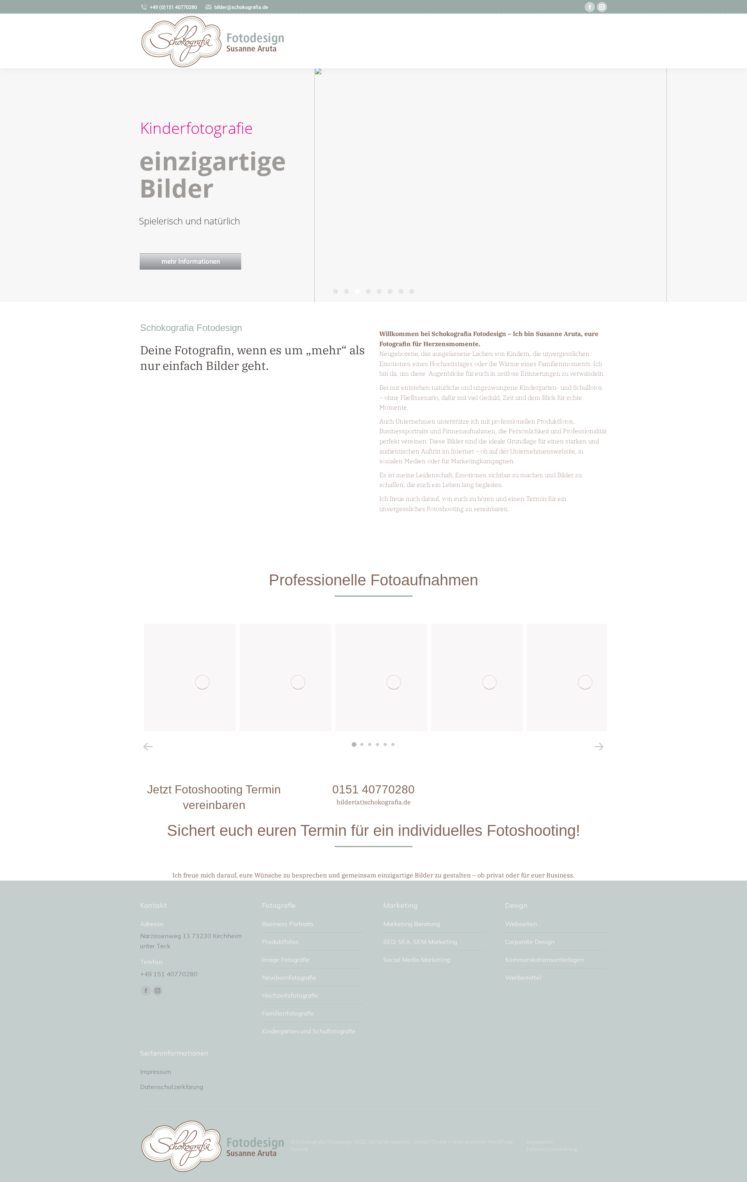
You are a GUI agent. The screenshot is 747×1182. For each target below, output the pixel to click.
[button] (354, 744)
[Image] (202, 682)
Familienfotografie (288, 1013)
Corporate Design (530, 942)
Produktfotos (280, 942)
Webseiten (521, 924)
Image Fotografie (286, 959)
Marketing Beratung (411, 924)
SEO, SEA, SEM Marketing (420, 942)
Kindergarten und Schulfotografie (309, 1031)
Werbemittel (523, 977)
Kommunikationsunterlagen (544, 959)
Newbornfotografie (289, 977)
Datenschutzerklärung (171, 1087)
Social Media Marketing (416, 959)
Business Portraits (288, 924)
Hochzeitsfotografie (290, 995)
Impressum (155, 1071)
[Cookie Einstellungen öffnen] (17, 1172)
